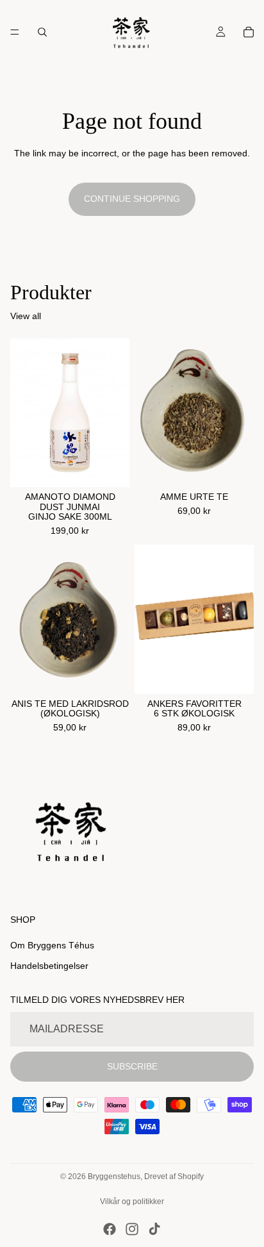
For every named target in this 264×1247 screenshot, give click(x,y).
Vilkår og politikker (132, 1201)
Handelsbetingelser (49, 966)
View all (25, 316)
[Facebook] (109, 1229)
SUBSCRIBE (132, 1066)
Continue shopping (132, 199)
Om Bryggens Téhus (52, 945)
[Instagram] (132, 1229)
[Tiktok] (154, 1229)
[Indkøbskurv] (249, 32)
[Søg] (42, 32)
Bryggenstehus (114, 1176)
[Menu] (14, 32)
